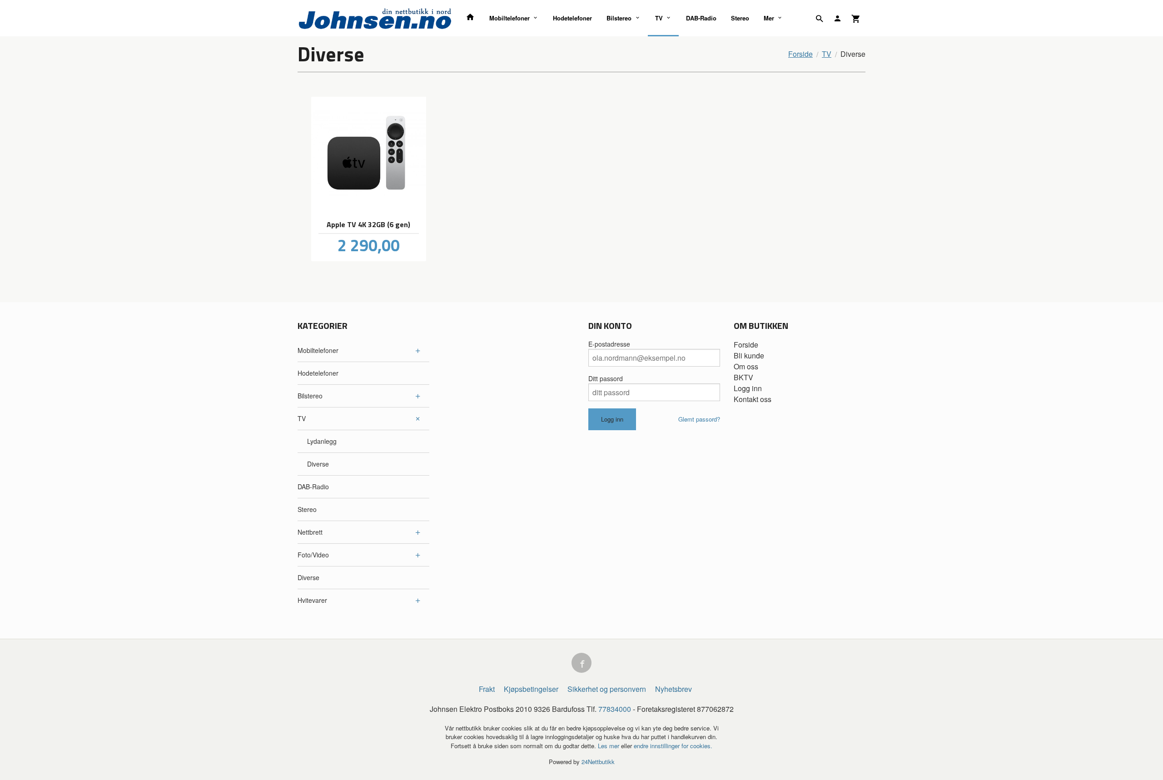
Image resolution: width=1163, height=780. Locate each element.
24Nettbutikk (598, 761)
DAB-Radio (701, 18)
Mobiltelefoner (509, 18)
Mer (769, 18)
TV (659, 18)
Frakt (487, 689)
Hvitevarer (312, 600)
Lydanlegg (322, 441)
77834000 (614, 709)
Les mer (609, 745)
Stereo (740, 18)
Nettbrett (310, 532)
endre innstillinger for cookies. (673, 745)
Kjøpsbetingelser (531, 689)
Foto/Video (313, 554)
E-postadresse (609, 343)
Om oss (746, 366)
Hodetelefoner (572, 18)
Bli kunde (749, 355)
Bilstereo (618, 18)
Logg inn (748, 388)
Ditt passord (605, 378)
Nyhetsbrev (673, 689)
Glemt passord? (699, 419)
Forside (800, 54)
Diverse (318, 463)
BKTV (743, 377)
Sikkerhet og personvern (606, 689)
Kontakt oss (752, 399)
